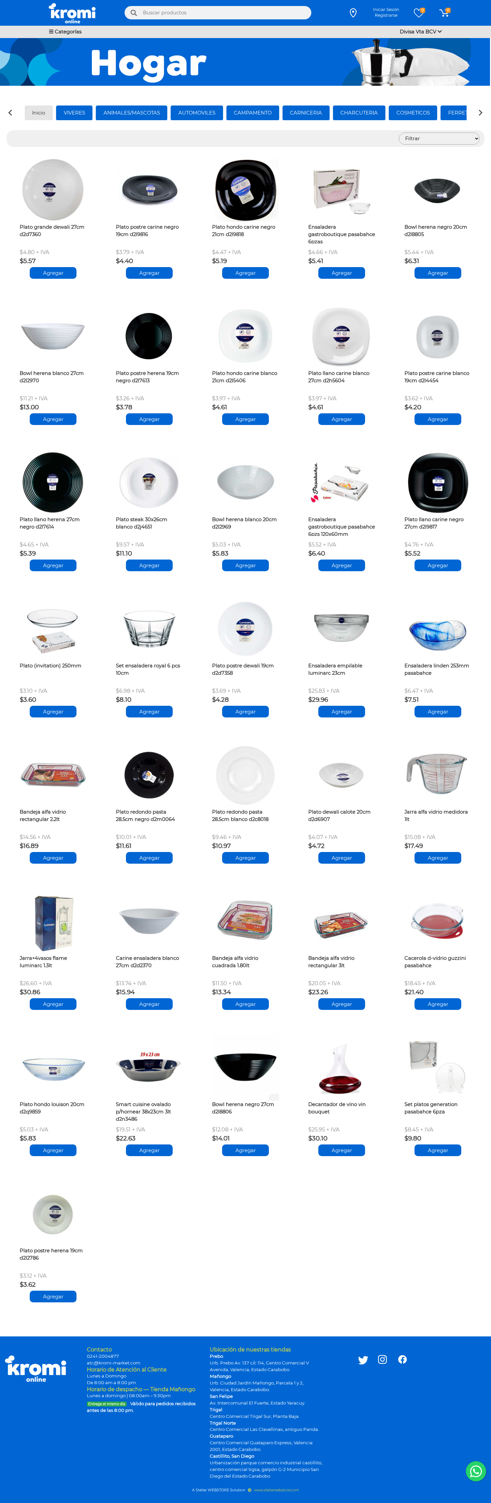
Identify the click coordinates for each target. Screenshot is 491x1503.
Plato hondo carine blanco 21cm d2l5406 (244, 377)
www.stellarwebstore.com (276, 1490)
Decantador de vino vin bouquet (337, 1108)
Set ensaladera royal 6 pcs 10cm (148, 669)
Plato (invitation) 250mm (50, 666)
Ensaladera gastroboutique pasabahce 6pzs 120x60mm (341, 526)
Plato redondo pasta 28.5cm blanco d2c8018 (240, 815)
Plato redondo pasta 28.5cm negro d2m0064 (145, 815)
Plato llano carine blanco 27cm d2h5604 (338, 377)
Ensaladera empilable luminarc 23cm (335, 669)
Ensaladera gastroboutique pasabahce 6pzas (341, 233)
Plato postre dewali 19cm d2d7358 (243, 669)
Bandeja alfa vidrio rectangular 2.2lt (43, 815)
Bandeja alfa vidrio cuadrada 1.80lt (235, 962)
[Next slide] (480, 113)
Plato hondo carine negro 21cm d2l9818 (243, 230)
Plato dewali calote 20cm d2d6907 (339, 815)
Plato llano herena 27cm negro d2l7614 (50, 523)
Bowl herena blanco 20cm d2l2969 (244, 523)
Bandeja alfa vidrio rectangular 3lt (331, 962)
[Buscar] (134, 12)
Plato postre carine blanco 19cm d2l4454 (436, 377)
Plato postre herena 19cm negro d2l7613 (147, 377)
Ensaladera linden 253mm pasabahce (436, 669)
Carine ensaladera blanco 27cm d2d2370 (147, 962)
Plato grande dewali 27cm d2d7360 (52, 230)
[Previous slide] (10, 113)
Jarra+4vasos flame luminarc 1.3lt (43, 962)
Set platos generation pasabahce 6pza (431, 1108)
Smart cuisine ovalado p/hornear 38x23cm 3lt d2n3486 (143, 1111)
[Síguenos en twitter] (363, 1412)
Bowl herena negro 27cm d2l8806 (243, 1108)
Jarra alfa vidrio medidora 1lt (436, 815)
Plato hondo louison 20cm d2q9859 (52, 1108)
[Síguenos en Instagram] (382, 1412)
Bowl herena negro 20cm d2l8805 (435, 230)
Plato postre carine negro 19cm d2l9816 (147, 230)
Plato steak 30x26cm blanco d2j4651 (141, 523)
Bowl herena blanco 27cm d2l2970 (52, 377)
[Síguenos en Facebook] (402, 1412)
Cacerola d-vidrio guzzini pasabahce (435, 962)
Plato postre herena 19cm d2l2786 (51, 1254)
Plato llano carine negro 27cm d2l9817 (434, 523)
